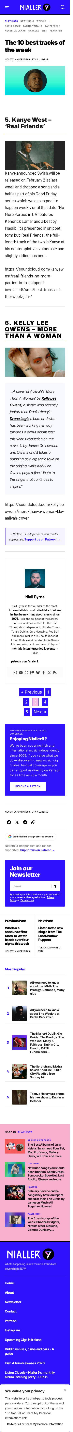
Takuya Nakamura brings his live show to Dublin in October (47, 1097)
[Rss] (55, 672)
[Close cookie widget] (65, 1390)
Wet (44, 30)
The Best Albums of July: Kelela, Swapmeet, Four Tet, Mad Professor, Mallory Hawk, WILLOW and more (46, 1150)
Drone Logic (19, 418)
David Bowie (13, 26)
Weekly (41, 21)
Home (9, 1283)
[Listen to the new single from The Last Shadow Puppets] (50, 936)
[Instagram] (15, 672)
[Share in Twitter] (17, 822)
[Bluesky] (38, 672)
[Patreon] (32, 672)
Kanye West (52, 26)
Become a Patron (28, 786)
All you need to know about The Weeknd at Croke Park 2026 (44, 1013)
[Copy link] (33, 822)
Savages (34, 30)
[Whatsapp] (26, 672)
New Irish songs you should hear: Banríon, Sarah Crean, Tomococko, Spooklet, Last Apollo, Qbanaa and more (46, 1173)
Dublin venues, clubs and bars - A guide (29, 1351)
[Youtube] (21, 672)
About (9, 1293)
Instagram (12, 1330)
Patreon (11, 1321)
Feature (33, 1187)
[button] (7, 7)
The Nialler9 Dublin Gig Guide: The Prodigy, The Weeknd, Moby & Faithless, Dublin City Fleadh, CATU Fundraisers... (47, 1042)
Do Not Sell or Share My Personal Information (35, 1424)
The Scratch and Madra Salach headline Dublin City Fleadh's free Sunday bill (46, 1072)
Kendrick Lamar (15, 30)
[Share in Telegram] (25, 822)
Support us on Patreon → (42, 539)
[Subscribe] (55, 886)
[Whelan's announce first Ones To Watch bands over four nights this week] (20, 936)
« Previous (31, 692)
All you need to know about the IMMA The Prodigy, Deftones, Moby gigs (47, 988)
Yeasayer (55, 30)
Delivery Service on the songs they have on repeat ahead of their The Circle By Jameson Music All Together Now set (46, 1198)
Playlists (11, 21)
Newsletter (13, 1302)
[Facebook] (43, 672)
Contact (11, 1311)
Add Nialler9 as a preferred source (33, 836)
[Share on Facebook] (9, 822)
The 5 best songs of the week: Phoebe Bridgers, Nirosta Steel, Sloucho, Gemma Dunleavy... (44, 1224)
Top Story (34, 1163)
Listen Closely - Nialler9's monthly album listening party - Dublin (30, 1374)
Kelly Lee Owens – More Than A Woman (33, 329)
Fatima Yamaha (32, 26)
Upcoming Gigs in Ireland (23, 1340)
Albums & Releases (39, 1140)
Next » (40, 711)
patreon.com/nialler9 (24, 661)
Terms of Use (26, 900)
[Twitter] (49, 672)
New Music (27, 21)
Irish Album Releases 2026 (24, 1363)
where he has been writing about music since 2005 (35, 614)
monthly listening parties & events (33, 648)
